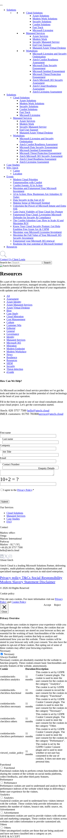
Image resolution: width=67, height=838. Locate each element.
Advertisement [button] (7, 809)
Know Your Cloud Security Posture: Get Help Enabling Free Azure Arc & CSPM (36, 228)
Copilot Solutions (41, 24)
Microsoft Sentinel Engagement (49, 71)
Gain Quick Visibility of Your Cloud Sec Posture (38, 211)
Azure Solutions (41, 15)
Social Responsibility (47, 578)
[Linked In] (2, 557)
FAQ (9, 521)
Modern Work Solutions (45, 18)
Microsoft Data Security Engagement (45, 67)
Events (10, 176)
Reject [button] (57, 605)
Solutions (11, 9)
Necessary (9, 654)
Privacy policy (11, 578)
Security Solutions (42, 21)
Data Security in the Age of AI (28, 200)
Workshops (32, 50)
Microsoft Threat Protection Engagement (40, 153)
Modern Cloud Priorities (25, 179)
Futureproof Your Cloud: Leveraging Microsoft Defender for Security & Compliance (37, 216)
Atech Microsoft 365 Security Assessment (41, 156)
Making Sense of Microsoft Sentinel (31, 202)
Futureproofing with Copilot (27, 182)
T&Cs (27, 578)
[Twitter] (6, 557)
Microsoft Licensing (43, 30)
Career (16, 170)
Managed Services (35, 33)
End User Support (42, 45)
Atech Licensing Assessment (47, 91)
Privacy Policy (24, 490)
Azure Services (40, 36)
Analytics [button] (5, 794)
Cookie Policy (19, 602)
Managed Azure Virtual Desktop (49, 47)
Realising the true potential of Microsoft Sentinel (38, 243)
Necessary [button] (5, 651)
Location (17, 173)
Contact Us (6, 259)
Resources (12, 246)
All (8, 296)
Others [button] (3, 824)
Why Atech (12, 167)
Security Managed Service (46, 42)
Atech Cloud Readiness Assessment (38, 159)
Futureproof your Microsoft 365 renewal (33, 241)
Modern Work (40, 39)
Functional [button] (5, 764)
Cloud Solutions (34, 12)
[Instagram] (10, 557)
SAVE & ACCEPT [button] (10, 836)
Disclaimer (47, 582)
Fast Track (38, 27)
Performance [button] (6, 779)
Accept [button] (47, 605)
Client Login (18, 259)
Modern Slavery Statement (20, 582)
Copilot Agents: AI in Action (27, 185)
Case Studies (13, 164)
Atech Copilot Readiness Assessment (39, 144)
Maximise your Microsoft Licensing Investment (37, 232)
